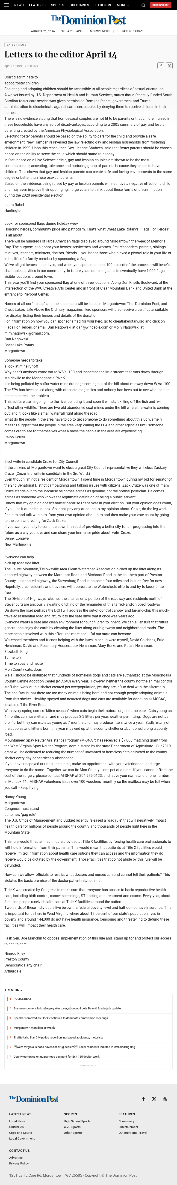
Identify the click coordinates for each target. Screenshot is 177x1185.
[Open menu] (7, 5)
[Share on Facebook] (161, 65)
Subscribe (160, 5)
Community (126, 1121)
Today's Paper (73, 31)
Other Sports (73, 1132)
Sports (57, 5)
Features (37, 5)
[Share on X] (169, 65)
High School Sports (77, 1121)
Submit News (100, 31)
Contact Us (19, 1150)
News (19, 5)
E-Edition (103, 5)
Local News (17, 1121)
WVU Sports (72, 1127)
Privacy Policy (19, 1163)
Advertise (16, 1157)
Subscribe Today (130, 31)
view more (87, 1065)
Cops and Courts (20, 1132)
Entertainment (128, 1127)
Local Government (22, 1138)
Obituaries (79, 5)
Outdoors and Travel (133, 1132)
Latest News (17, 44)
